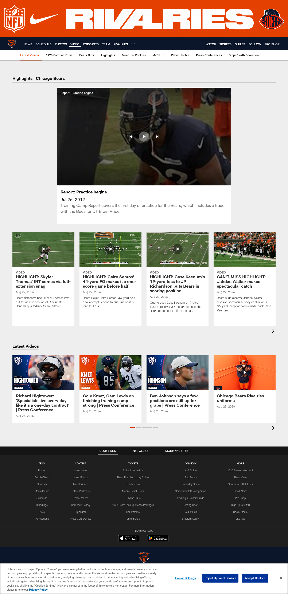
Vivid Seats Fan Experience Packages (133, 504)
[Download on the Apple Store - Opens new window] (129, 538)
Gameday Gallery (80, 504)
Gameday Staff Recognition (190, 490)
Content (80, 463)
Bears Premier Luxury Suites (133, 477)
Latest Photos (81, 477)
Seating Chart (190, 504)
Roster (42, 470)
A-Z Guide (190, 470)
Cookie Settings (185, 578)
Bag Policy (191, 477)
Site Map (240, 518)
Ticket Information (133, 470)
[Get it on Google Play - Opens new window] (158, 540)
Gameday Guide (191, 484)
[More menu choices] (133, 44)
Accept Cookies (255, 578)
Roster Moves (80, 497)
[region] (144, 578)
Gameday (190, 463)
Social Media (240, 511)
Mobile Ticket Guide (133, 490)
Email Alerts (240, 490)
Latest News (80, 470)
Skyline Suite (133, 497)
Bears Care (240, 477)
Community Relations (240, 484)
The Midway (133, 484)
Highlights (80, 511)
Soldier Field (191, 511)
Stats (42, 511)
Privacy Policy (38, 589)
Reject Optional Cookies (220, 578)
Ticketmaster (133, 511)
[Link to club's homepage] (12, 44)
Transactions (42, 518)
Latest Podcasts (81, 490)
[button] (130, 136)
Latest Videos (80, 484)
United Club (133, 518)
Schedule (41, 497)
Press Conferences (80, 518)
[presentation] (274, 332)
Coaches (42, 484)
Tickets (133, 463)
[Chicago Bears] (144, 558)
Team (42, 463)
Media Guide (42, 490)
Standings (42, 504)
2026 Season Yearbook (240, 470)
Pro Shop (240, 497)
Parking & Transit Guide (190, 497)
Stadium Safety (190, 518)
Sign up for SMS (240, 504)
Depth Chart (42, 477)
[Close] (281, 578)
